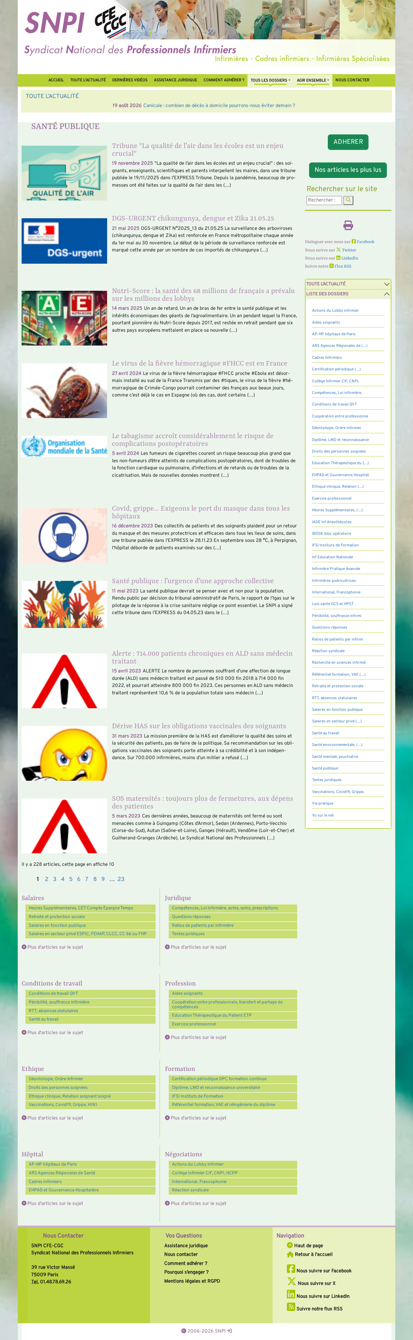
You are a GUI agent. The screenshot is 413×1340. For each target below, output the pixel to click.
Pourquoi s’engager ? (186, 1272)
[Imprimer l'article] (348, 228)
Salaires (33, 898)
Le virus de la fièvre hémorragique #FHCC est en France (199, 364)
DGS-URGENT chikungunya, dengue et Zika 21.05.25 (193, 219)
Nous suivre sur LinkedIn (322, 1297)
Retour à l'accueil (313, 1255)
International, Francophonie (199, 1182)
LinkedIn (349, 258)
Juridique (178, 898)
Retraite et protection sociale (57, 917)
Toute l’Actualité (88, 80)
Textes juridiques (188, 934)
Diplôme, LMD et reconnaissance (340, 440)
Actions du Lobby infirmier (198, 1164)
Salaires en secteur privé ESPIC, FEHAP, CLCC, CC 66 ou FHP (88, 934)
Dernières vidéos (129, 80)
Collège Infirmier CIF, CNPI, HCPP (205, 1173)
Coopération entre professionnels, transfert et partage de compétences (227, 1005)
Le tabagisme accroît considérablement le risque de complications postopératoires (193, 440)
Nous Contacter (63, 1236)
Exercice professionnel (194, 1024)
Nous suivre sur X (316, 1284)
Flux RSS (342, 266)
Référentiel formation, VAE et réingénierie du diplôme (223, 1105)
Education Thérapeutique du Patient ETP (212, 1015)
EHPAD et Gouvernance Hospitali (340, 475)
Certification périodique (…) (336, 369)
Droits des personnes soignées (58, 1088)
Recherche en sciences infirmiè (339, 662)
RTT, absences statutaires (53, 1011)
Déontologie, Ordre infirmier (56, 1079)
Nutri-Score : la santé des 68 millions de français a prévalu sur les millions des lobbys (203, 295)
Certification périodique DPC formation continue (219, 1079)
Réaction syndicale (190, 1190)
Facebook (365, 242)
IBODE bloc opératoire (331, 533)
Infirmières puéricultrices (334, 580)
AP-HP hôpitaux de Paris (53, 1164)
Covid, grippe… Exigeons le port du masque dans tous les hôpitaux (201, 513)
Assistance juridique (175, 80)
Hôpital (32, 1154)
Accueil (56, 80)
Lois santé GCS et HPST (333, 604)
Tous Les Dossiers (269, 80)
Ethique (33, 1069)
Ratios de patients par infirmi (337, 639)
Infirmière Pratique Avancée (336, 569)
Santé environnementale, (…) (337, 745)
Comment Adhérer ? (224, 80)
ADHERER (348, 142)
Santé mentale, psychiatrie (335, 756)
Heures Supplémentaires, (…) (337, 510)
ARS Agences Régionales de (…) (340, 345)
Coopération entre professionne (340, 416)
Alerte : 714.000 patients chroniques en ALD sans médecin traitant (202, 658)
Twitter (348, 250)
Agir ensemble (311, 80)
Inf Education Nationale (332, 557)
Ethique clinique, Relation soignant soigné (70, 1096)
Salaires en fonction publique (57, 925)
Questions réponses (191, 917)
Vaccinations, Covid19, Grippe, (338, 792)
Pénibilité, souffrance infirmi (336, 616)
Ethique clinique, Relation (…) (338, 486)
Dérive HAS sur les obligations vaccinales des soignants (199, 726)
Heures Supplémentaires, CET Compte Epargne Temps (81, 908)
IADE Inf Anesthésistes (332, 522)
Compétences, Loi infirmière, (337, 393)
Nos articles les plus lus (348, 170)
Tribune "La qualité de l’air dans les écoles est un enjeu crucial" (198, 150)
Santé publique (325, 768)
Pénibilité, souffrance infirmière (59, 1002)
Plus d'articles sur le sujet (55, 947)
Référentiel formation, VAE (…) (339, 674)
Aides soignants (187, 993)
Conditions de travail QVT (53, 993)
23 (121, 879)
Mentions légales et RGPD (192, 1281)
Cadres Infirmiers (45, 1182)
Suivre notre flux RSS (319, 1309)
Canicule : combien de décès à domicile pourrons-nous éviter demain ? (132, 106)
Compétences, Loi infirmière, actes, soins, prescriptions (225, 908)
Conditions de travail (52, 983)
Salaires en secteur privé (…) (337, 721)
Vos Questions (184, 1236)
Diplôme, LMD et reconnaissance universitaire (216, 1088)
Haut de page (308, 1246)
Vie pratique (322, 803)
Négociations (183, 1154)
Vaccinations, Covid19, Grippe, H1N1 (63, 1105)
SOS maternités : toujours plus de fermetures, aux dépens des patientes (202, 803)
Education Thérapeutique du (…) (340, 463)
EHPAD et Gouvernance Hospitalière (64, 1190)
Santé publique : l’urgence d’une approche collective (193, 581)
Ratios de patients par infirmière (203, 925)
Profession (180, 983)
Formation (180, 1069)
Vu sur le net (323, 815)
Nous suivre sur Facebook (323, 1271)
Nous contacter (352, 80)
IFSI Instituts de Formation (198, 1096)
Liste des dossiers (327, 294)
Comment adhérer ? (185, 1264)
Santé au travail (44, 1019)
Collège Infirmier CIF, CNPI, (335, 381)
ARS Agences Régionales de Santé (62, 1173)
